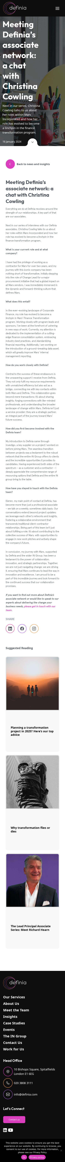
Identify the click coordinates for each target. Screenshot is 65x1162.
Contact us (14, 1119)
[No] (61, 1150)
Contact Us (12, 1042)
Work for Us (13, 1049)
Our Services (14, 997)
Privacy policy (37, 1157)
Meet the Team (16, 1010)
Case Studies (14, 1023)
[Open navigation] (57, 8)
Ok (24, 1157)
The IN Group (14, 1036)
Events (9, 1029)
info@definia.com (25, 1094)
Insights (10, 1016)
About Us (11, 1003)
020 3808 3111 (23, 1083)
